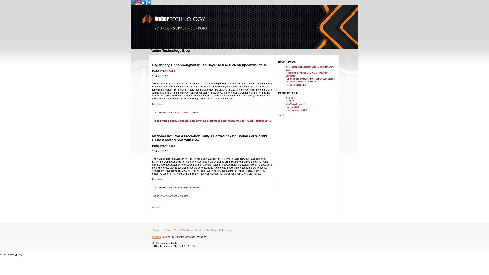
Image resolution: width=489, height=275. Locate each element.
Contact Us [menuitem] (158, 230)
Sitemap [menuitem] (198, 230)
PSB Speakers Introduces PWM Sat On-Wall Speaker (310, 79)
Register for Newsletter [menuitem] (221, 230)
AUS (290, 98)
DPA (244, 173)
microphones (184, 121)
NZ (290, 101)
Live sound (293, 107)
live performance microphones (218, 121)
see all (281, 115)
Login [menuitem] (206, 230)
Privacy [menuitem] (168, 230)
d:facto (227, 92)
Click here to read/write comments (183, 112)
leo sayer (197, 121)
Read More (157, 104)
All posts (156, 207)
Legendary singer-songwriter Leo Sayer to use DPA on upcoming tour (209, 65)
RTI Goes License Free (297, 85)
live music (240, 121)
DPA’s (220, 92)
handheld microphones (259, 121)
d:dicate (172, 121)
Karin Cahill (169, 71)
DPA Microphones (169, 196)
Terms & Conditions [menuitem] (183, 230)
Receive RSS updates (172, 237)
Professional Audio (296, 110)
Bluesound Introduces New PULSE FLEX (305, 82)
